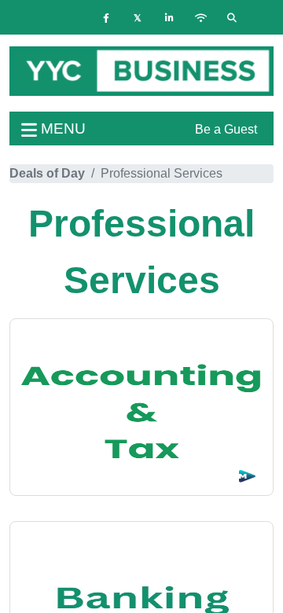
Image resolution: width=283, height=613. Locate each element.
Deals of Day (47, 173)
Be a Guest (226, 129)
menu (61, 128)
